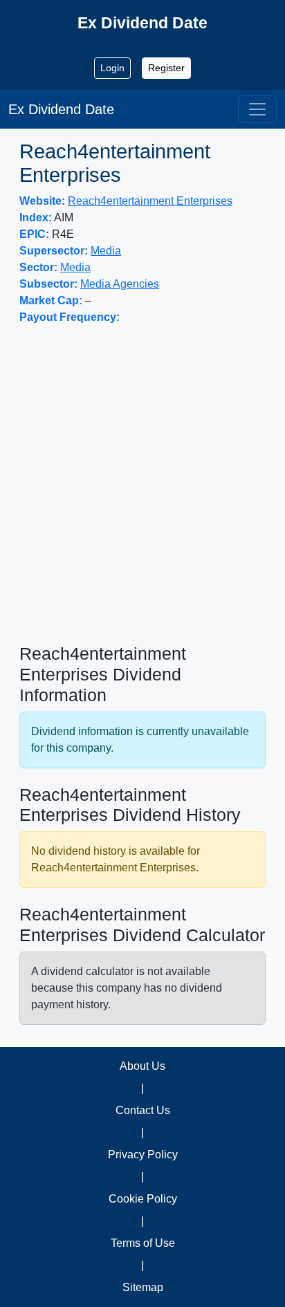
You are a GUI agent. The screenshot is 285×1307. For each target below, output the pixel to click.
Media (106, 251)
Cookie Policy (143, 1199)
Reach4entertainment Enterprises (150, 201)
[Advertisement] (142, 484)
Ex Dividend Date (61, 109)
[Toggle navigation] (257, 109)
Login (112, 67)
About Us (142, 1066)
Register (166, 67)
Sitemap (142, 1287)
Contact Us (143, 1110)
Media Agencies (119, 284)
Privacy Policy (143, 1154)
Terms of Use (143, 1243)
